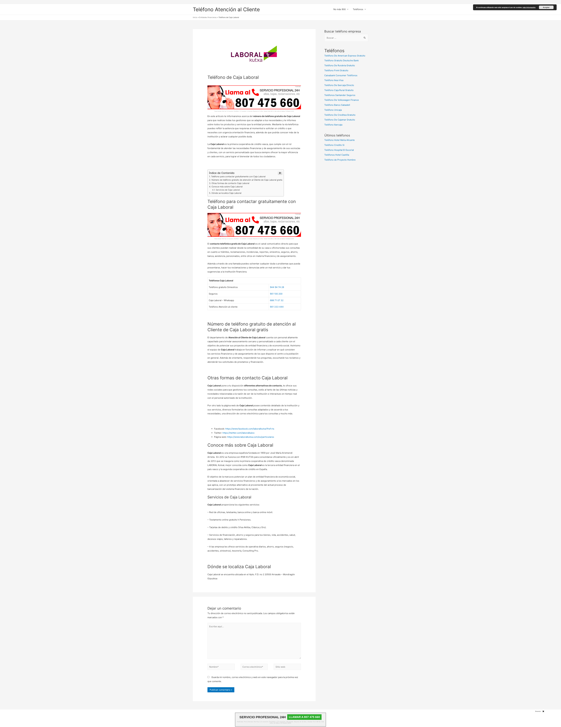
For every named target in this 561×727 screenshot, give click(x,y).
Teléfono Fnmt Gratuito (336, 70)
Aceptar (546, 7)
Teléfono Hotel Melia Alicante (339, 140)
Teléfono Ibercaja (333, 124)
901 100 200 (276, 293)
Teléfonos (358, 9)
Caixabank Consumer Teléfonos (340, 75)
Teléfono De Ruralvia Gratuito (339, 65)
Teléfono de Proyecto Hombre (340, 159)
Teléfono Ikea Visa (333, 80)
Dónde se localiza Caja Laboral (226, 193)
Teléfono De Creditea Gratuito (339, 114)
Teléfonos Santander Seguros (339, 95)
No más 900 (339, 9)
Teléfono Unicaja (333, 110)
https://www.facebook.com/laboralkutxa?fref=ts (249, 428)
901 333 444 (277, 306)
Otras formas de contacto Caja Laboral (230, 183)
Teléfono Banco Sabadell (337, 105)
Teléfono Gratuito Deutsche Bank (341, 60)
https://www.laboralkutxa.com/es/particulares (250, 437)
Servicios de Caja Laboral (228, 190)
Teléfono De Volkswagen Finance (341, 100)
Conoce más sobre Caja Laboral (227, 186)
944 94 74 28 (277, 287)
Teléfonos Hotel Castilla (336, 154)
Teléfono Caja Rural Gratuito (339, 90)
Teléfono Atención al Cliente (226, 9)
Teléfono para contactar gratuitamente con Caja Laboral (238, 176)
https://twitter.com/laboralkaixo (238, 432)
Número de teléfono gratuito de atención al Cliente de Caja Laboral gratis (247, 180)
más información (529, 7)
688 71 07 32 (276, 300)
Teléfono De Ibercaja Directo (339, 85)
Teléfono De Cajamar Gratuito (339, 119)
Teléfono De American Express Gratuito (344, 55)
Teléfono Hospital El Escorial (339, 150)
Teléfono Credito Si (334, 145)
